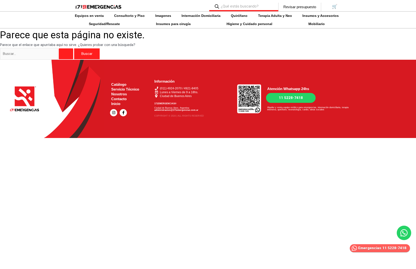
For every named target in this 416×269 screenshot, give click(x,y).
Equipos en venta (89, 16)
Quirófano (239, 16)
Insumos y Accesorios (320, 16)
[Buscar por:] (37, 54)
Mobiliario (316, 24)
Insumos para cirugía (173, 24)
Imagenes (163, 16)
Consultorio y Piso (129, 16)
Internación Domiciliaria (201, 16)
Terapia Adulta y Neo (275, 16)
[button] (90, 16)
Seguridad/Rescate (104, 24)
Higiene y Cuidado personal (249, 24)
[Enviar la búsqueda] (66, 53)
